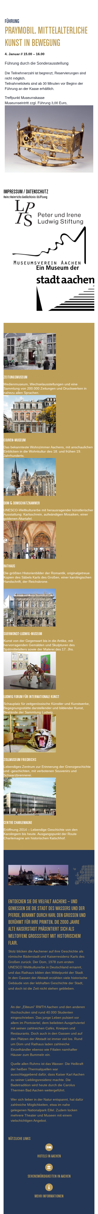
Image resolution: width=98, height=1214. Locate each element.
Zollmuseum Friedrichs (20, 760)
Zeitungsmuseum (15, 377)
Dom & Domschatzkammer (22, 503)
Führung (12, 21)
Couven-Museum (15, 440)
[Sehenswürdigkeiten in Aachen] (49, 1167)
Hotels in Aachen (49, 1156)
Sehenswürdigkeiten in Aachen (49, 1176)
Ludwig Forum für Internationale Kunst (31, 697)
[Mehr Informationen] (49, 1187)
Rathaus (9, 566)
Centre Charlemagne (18, 823)
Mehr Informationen (49, 1196)
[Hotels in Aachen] (49, 1147)
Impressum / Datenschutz (26, 192)
